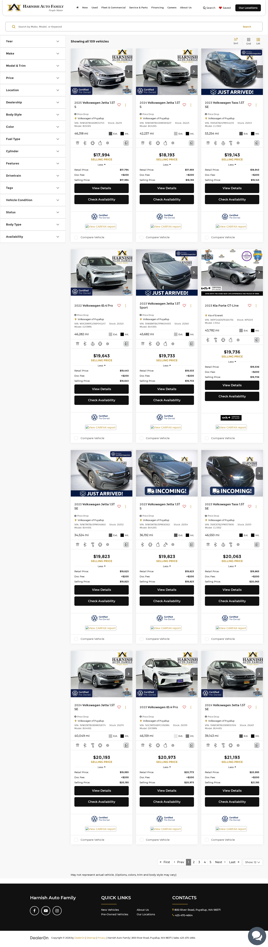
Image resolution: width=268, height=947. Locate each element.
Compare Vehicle (92, 237)
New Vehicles (110, 909)
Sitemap (91, 937)
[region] (101, 175)
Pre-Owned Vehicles (114, 914)
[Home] (77, 7)
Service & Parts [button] (138, 7)
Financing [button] (157, 7)
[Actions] (125, 105)
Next (219, 862)
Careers (171, 7)
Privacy (102, 937)
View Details (101, 188)
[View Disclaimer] (108, 143)
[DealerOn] (39, 937)
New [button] (85, 7)
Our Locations (248, 7)
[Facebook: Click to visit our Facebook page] (34, 910)
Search (247, 26)
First (165, 862)
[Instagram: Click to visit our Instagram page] (57, 910)
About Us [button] (186, 7)
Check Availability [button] (101, 199)
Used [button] (95, 7)
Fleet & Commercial (113, 7)
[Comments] (126, 143)
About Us (143, 909)
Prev (179, 862)
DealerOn (79, 937)
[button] (128, 71)
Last (233, 862)
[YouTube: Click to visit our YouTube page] (45, 910)
